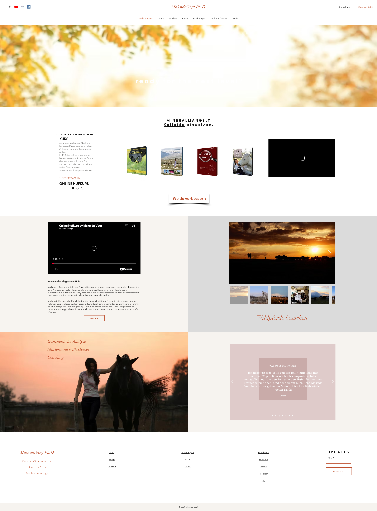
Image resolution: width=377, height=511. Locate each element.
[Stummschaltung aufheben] (276, 173)
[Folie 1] (272, 415)
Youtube (263, 459)
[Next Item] (329, 253)
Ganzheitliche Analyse (67, 341)
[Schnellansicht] (135, 161)
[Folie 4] (282, 415)
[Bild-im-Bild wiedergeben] (327, 173)
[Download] (22, 7)
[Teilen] (331, 147)
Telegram (263, 473)
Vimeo (263, 466)
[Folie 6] (289, 415)
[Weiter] (333, 382)
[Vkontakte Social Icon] (28, 7)
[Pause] (271, 173)
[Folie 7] (292, 415)
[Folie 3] (279, 415)
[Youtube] (16, 7)
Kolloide (174, 124)
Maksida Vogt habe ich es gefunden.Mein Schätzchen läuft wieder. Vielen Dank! (283, 386)
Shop (112, 459)
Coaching (56, 357)
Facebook (263, 452)
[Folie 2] (275, 415)
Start (111, 452)
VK (263, 480)
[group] (188, 161)
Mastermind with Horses (68, 349)
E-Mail (329, 458)
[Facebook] (9, 7)
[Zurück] (232, 382)
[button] (366, 7)
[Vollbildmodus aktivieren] (332, 173)
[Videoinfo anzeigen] (331, 143)
